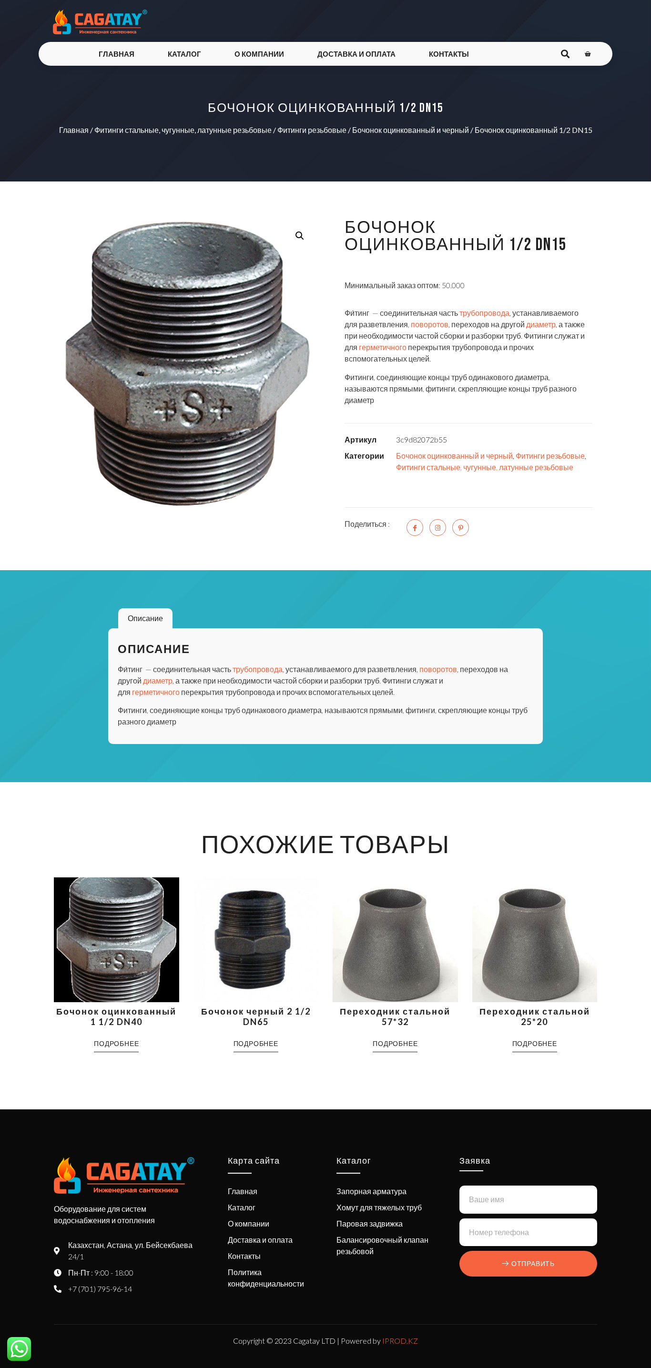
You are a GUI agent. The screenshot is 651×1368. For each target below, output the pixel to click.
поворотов (429, 324)
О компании (259, 54)
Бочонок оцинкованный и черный (410, 129)
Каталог (184, 54)
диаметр (541, 324)
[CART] (588, 54)
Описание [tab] (145, 618)
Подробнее (116, 1043)
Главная (116, 54)
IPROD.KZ (400, 1340)
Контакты (449, 54)
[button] (299, 235)
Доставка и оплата (356, 54)
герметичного (383, 347)
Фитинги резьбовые (311, 129)
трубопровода (484, 312)
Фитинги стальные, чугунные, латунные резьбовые (183, 129)
